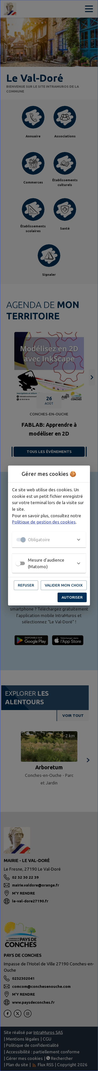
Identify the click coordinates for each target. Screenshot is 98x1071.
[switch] (18, 563)
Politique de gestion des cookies (44, 521)
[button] (49, 539)
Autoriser (72, 597)
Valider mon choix (64, 585)
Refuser (26, 585)
